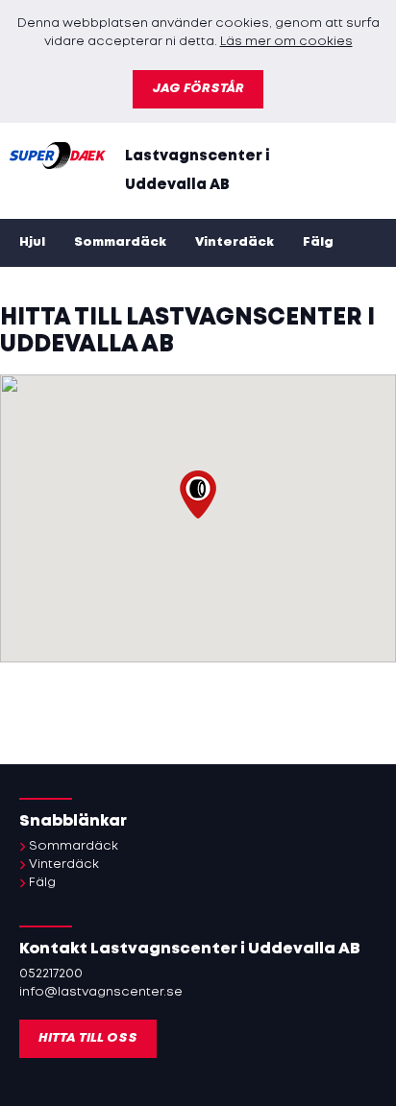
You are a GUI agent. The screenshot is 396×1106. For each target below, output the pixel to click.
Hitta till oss (87, 1038)
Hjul (32, 242)
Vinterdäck (234, 242)
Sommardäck (120, 242)
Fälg (318, 242)
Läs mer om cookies (286, 41)
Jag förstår (198, 89)
